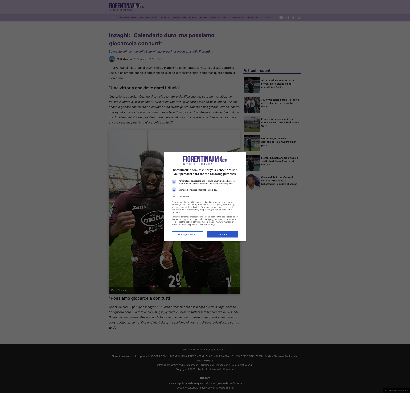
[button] (205, 196)
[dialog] (205, 196)
